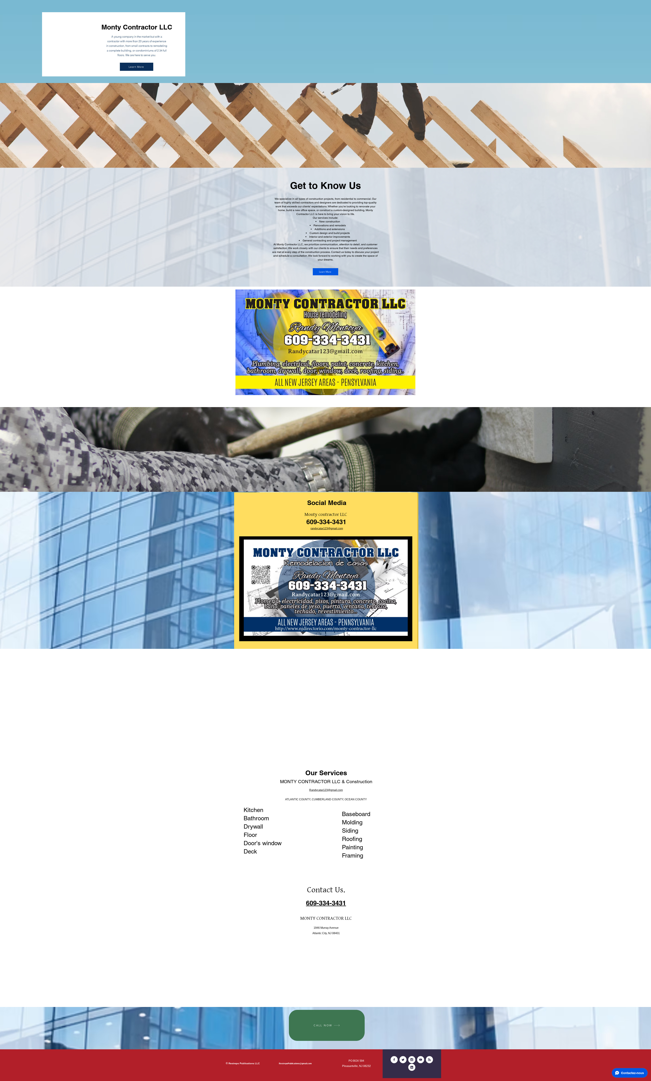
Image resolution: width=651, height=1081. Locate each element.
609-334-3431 (326, 522)
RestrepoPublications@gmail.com (295, 1063)
